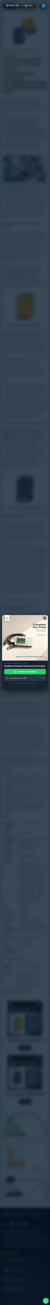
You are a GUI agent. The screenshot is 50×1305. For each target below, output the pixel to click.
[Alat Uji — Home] (19, 5)
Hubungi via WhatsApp (26, 672)
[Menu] (43, 5)
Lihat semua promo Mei (17, 678)
